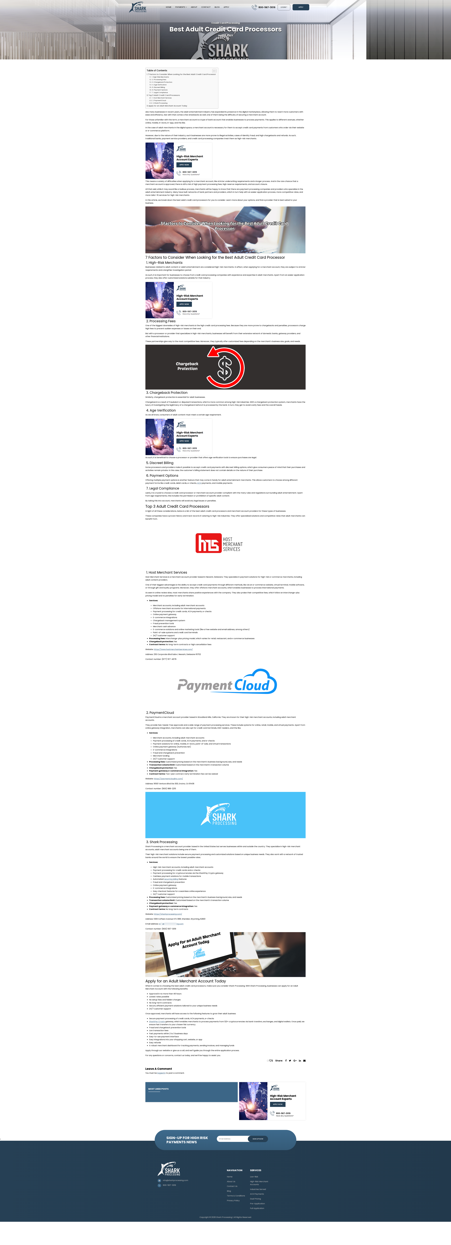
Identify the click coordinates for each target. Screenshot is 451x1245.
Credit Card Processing (225, 23)
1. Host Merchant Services (162, 98)
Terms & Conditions (236, 1195)
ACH (199, 483)
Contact (206, 7)
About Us (231, 1181)
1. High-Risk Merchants (160, 77)
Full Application (257, 1208)
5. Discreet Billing (158, 87)
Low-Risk (254, 1176)
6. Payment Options (159, 90)
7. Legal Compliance (160, 92)
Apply (226, 7)
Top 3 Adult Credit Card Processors (164, 95)
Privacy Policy (233, 1200)
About (194, 7)
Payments (180, 7)
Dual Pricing (255, 1198)
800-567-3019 (267, 7)
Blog (217, 7)
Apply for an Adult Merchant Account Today (167, 106)
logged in (161, 1073)
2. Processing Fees (159, 79)
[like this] (270, 1060)
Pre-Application (257, 1203)
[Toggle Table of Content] (213, 71)
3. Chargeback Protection (162, 82)
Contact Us (232, 1186)
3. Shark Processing (159, 103)
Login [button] (283, 7)
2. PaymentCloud (159, 100)
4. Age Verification (159, 85)
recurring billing (171, 879)
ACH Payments (257, 1194)
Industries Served (258, 1189)
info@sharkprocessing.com (175, 1180)
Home (168, 7)
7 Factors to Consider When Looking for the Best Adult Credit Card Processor (182, 74)
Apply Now (277, 1104)
